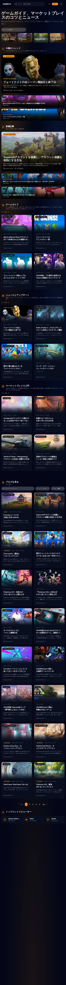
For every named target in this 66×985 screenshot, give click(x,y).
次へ (44, 804)
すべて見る (4, 212)
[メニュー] (61, 4)
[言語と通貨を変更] (49, 4)
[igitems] (7, 4)
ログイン (55, 4)
